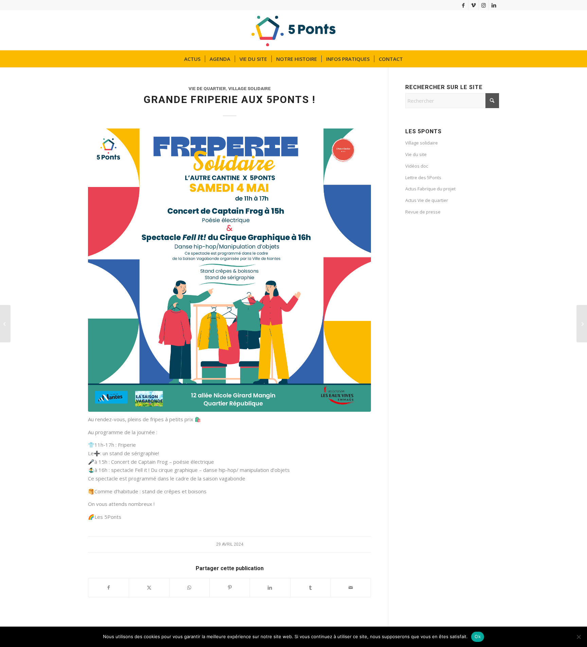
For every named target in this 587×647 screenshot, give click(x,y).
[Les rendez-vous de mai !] (5, 323)
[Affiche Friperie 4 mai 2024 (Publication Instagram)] (229, 270)
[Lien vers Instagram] (483, 5)
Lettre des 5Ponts (423, 177)
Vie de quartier (207, 88)
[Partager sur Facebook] (108, 587)
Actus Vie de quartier (426, 200)
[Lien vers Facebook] (463, 5)
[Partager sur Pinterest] (230, 587)
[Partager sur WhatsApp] (190, 587)
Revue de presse (423, 212)
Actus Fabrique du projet (430, 189)
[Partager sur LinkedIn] (270, 587)
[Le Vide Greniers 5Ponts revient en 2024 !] (581, 323)
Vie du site (416, 154)
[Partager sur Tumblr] (310, 587)
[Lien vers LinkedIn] (494, 5)
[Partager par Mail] (351, 587)
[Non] (578, 636)
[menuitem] (192, 58)
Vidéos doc (416, 166)
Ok (478, 636)
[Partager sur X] (149, 587)
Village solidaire (249, 88)
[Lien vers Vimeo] (473, 5)
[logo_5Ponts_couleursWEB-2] (293, 30)
